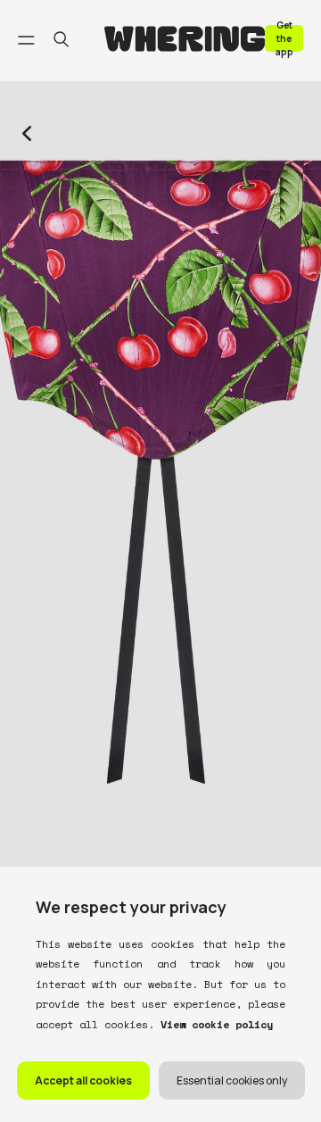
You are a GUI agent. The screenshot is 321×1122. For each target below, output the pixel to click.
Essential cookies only (232, 1080)
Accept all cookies (83, 1080)
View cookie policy (213, 1024)
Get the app (284, 38)
